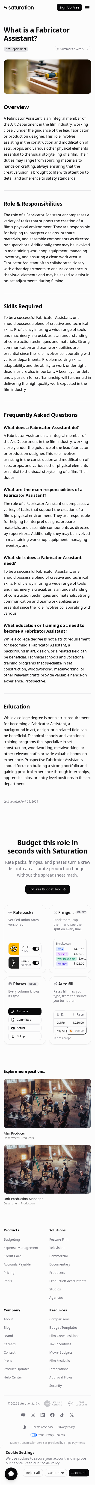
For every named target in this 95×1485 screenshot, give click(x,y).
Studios (55, 1289)
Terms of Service (43, 1427)
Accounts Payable (17, 1264)
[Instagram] (33, 1414)
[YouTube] (23, 1414)
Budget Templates (63, 1327)
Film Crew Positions (64, 1336)
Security (55, 1385)
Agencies (56, 1297)
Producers (57, 1272)
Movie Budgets (60, 1352)
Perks (8, 1281)
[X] (71, 1414)
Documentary (59, 1264)
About (8, 1319)
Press (8, 1360)
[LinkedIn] (42, 1414)
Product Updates (17, 1369)
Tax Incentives (60, 1344)
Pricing (9, 1272)
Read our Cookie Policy (42, 1463)
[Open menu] (87, 7)
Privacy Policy (66, 1427)
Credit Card (12, 1256)
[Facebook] (52, 1414)
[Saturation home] (19, 7)
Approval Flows (61, 1377)
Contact (9, 1352)
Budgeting (12, 1239)
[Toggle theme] (24, 1427)
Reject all (33, 1472)
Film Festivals (59, 1360)
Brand (8, 1336)
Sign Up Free (69, 7)
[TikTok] (62, 1414)
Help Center (13, 1377)
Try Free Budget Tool (45, 889)
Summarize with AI (72, 49)
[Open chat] (11, 1473)
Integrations (58, 1369)
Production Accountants (67, 1281)
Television (57, 1247)
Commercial (58, 1256)
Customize (56, 1472)
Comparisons (59, 1319)
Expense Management (21, 1247)
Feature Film (58, 1239)
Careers (10, 1344)
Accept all (78, 1472)
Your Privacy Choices (51, 1435)
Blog (7, 1327)
